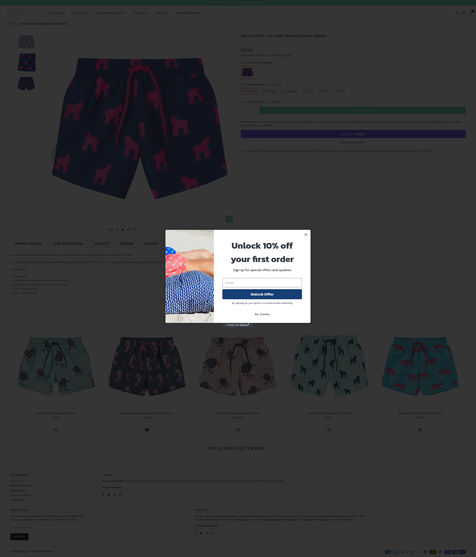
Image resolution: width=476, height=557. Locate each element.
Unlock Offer (262, 294)
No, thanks (262, 314)
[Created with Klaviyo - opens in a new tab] (238, 325)
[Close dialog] (306, 234)
